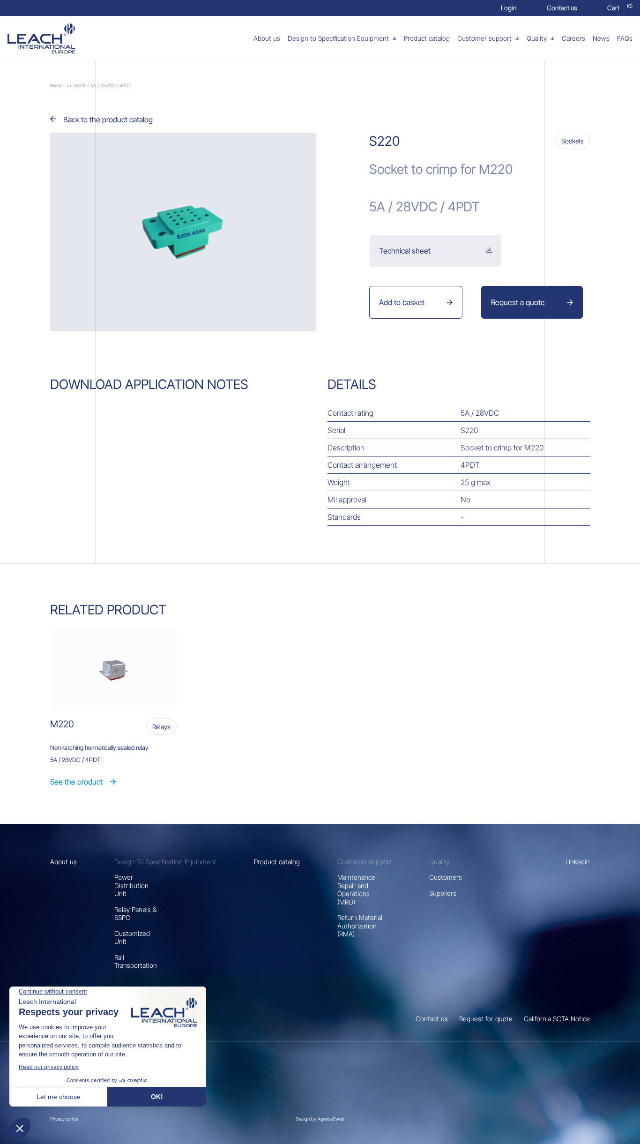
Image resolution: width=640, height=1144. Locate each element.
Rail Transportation (135, 961)
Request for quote (486, 1019)
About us (63, 862)
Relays (161, 727)
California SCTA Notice (557, 1019)
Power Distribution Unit (131, 885)
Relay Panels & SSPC (135, 913)
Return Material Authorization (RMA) (359, 925)
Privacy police (64, 1119)
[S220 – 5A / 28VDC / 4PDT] (58, 38)
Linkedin (578, 862)
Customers (445, 877)
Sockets (572, 141)
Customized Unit (132, 937)
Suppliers (442, 893)
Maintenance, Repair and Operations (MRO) (357, 889)
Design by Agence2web (320, 1119)
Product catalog (277, 862)
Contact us (432, 1019)
